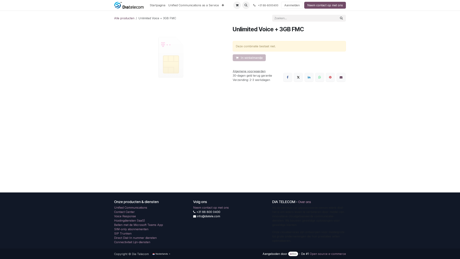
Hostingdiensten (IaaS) (129, 220)
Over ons (304, 202)
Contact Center (124, 212)
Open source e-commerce (328, 254)
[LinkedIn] (309, 77)
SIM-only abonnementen (131, 229)
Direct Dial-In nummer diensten (135, 238)
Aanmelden (292, 5)
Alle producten (124, 18)
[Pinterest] (330, 77)
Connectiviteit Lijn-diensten (132, 242)
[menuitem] (157, 5)
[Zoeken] (341, 18)
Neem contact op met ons (325, 5)
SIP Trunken (123, 233)
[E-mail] (341, 77)
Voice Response (125, 216)
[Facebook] (287, 77)
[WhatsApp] (319, 77)
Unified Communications (130, 207)
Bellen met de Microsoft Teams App (138, 225)
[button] (246, 5)
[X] (298, 77)
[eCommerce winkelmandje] (237, 5)
